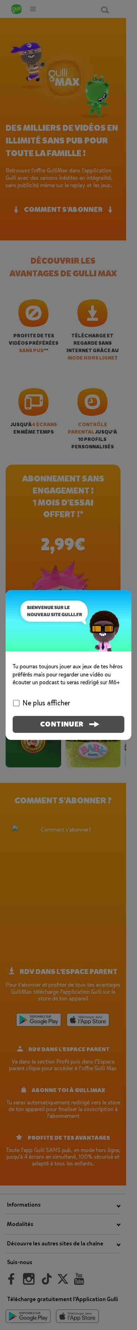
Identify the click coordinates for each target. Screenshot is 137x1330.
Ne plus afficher (46, 703)
